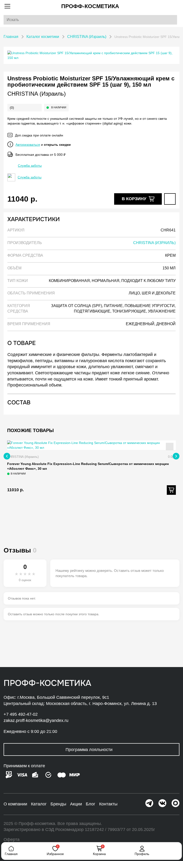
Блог (90, 804)
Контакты (108, 804)
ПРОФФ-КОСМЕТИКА (90, 6)
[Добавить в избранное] (170, 199)
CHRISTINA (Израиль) (36, 93)
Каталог (39, 804)
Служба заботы (30, 165)
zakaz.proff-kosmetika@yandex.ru (36, 720)
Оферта (12, 839)
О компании (15, 804)
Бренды (58, 804)
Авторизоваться (27, 144)
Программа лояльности (89, 749)
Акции (76, 804)
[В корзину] (171, 490)
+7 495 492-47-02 (21, 714)
